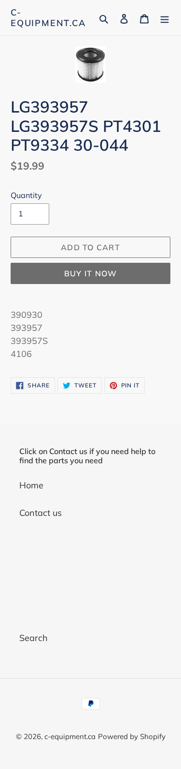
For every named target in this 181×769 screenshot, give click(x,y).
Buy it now (90, 273)
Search (33, 637)
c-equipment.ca (48, 17)
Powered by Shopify (132, 736)
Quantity (26, 195)
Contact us (40, 512)
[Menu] (164, 17)
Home (31, 485)
